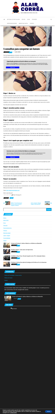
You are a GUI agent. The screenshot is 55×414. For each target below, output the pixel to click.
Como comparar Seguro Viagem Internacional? (36, 203)
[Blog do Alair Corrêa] (4, 19)
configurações (13, 412)
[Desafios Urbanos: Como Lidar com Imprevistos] (6, 251)
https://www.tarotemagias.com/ (13, 190)
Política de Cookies (8, 277)
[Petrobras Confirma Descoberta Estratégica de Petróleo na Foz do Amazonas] (6, 264)
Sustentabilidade (6, 238)
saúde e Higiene (6, 235)
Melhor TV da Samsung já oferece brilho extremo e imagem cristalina (16, 204)
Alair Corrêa (18, 52)
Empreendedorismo (12, 23)
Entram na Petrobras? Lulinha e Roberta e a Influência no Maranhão (26, 243)
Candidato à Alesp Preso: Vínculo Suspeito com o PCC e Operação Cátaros (28, 256)
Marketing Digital (23, 23)
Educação (34, 19)
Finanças (5, 230)
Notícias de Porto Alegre (13, 19)
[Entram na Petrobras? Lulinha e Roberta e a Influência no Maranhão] (6, 245)
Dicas (28, 19)
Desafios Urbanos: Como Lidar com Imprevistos (22, 249)
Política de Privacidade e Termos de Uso (13, 275)
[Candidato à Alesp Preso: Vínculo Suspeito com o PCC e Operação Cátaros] (6, 257)
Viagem (5, 240)
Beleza (23, 19)
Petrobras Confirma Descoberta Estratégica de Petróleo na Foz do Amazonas (28, 262)
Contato (32, 23)
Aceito (48, 411)
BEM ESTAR (5, 220)
